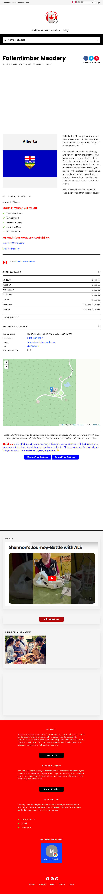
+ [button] (6, 362)
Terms (71, 884)
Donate (32, 884)
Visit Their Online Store (13, 243)
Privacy (62, 884)
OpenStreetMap (78, 425)
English (79, 2)
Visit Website (33, 346)
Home (14, 64)
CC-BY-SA (96, 425)
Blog (66, 30)
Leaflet (62, 425)
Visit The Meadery (11, 249)
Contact (42, 884)
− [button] (6, 366)
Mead (30, 64)
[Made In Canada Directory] (51, 17)
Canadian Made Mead (25, 261)
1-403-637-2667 (35, 338)
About (52, 884)
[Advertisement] (51, 103)
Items (23, 64)
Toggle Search (16, 40)
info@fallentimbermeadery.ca (41, 342)
